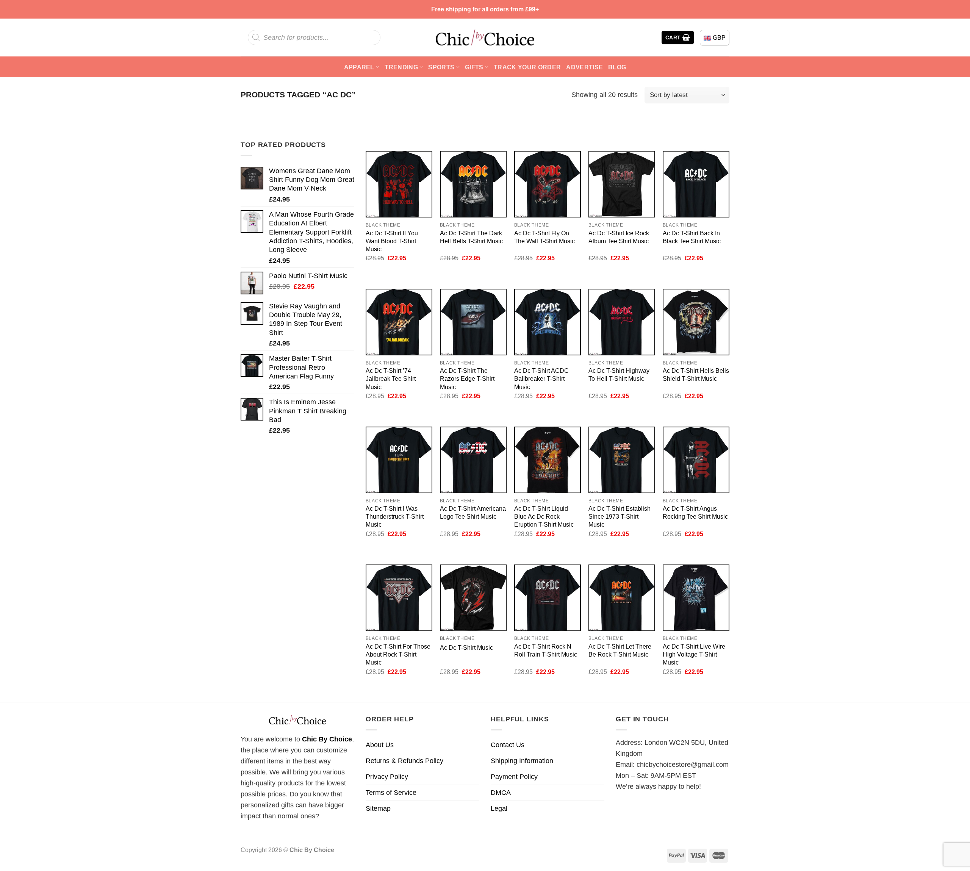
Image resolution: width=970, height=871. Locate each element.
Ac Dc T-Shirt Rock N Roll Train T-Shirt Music (545, 650)
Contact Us (507, 745)
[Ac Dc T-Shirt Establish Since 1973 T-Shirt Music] (621, 460)
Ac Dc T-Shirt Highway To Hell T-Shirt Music (618, 374)
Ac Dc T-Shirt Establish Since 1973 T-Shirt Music (619, 516)
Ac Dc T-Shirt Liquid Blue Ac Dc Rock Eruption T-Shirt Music (544, 516)
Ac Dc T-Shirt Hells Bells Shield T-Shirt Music (696, 374)
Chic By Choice (327, 739)
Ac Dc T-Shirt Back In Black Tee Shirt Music (692, 237)
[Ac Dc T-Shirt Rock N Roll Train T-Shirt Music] (547, 597)
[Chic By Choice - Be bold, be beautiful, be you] (485, 37)
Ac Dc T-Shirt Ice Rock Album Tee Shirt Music (618, 237)
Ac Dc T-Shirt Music (466, 647)
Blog (617, 67)
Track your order (527, 67)
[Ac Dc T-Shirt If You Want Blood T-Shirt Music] (399, 184)
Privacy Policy (387, 776)
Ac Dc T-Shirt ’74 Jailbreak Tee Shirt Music (391, 378)
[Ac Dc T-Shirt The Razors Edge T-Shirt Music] (473, 322)
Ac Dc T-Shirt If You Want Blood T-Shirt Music (392, 241)
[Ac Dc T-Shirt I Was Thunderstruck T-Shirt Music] (399, 460)
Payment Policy (514, 776)
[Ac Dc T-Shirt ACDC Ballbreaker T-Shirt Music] (547, 322)
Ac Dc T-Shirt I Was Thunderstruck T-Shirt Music (395, 516)
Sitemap (378, 808)
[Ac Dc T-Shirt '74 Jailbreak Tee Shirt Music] (399, 322)
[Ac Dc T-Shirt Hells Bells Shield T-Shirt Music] (696, 322)
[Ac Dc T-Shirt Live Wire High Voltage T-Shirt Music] (696, 597)
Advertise (584, 67)
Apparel (359, 67)
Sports (441, 67)
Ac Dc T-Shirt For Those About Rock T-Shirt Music (398, 654)
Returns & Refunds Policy (404, 761)
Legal (499, 808)
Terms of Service (391, 792)
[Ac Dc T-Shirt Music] (473, 597)
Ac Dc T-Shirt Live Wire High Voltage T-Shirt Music (694, 654)
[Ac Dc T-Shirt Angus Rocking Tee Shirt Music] (696, 460)
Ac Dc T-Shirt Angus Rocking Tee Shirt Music (695, 512)
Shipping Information (522, 761)
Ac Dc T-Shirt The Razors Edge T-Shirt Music (467, 378)
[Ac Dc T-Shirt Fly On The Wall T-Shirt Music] (547, 184)
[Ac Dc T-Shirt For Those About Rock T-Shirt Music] (399, 597)
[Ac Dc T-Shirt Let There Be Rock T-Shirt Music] (621, 597)
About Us (380, 745)
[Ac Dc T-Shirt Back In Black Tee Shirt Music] (696, 184)
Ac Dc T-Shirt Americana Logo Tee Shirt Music (473, 512)
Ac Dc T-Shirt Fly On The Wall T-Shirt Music (544, 237)
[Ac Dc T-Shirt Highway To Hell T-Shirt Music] (621, 322)
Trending (401, 67)
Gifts (474, 67)
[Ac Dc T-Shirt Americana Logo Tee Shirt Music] (473, 460)
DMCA (501, 792)
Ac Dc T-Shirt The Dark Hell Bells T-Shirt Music (471, 237)
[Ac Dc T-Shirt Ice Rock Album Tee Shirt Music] (621, 184)
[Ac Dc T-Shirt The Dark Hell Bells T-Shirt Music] (473, 184)
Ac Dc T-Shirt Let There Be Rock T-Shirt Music (619, 650)
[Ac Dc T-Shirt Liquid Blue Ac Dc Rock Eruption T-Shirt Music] (547, 460)
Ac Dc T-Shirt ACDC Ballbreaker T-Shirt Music (541, 378)
